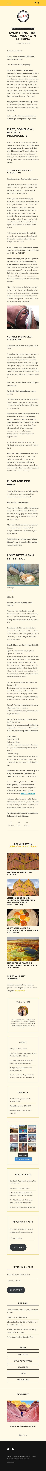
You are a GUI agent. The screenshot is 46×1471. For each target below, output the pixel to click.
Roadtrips (23, 1367)
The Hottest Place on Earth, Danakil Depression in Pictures (22, 965)
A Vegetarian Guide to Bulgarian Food (23, 1207)
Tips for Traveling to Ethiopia (19, 873)
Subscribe (18, 1247)
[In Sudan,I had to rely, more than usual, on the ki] (32, 1147)
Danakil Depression (28, 793)
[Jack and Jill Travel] (23, 16)
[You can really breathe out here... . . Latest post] (32, 1129)
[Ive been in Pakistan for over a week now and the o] (14, 1147)
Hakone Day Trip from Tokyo (20, 1188)
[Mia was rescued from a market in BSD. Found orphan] (14, 1138)
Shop (23, 1373)
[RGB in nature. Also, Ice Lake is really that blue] (23, 1129)
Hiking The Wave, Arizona (19, 1049)
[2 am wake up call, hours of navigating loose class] (23, 1138)
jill (29, 43)
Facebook (11, 825)
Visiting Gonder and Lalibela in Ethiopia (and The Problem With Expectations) (21, 901)
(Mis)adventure (18, 28)
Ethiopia (30, 28)
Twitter (19, 825)
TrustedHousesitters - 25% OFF (20, 1106)
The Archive (23, 1380)
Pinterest (27, 825)
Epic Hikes (23, 1355)
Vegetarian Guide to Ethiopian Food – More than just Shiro (23, 930)
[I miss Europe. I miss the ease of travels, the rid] (32, 1138)
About (8, 1462)
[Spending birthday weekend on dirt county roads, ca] (14, 1129)
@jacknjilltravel (19, 990)
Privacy (12, 1462)
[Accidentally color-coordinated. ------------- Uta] (23, 1147)
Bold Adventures (23, 1361)
